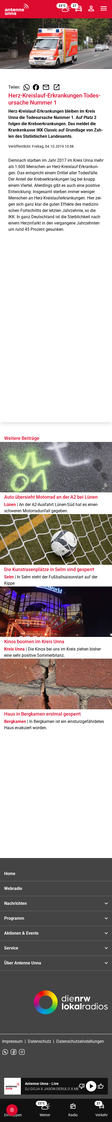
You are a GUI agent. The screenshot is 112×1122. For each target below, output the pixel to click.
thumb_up (100, 1086)
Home (9, 873)
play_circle (91, 1086)
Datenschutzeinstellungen (80, 1041)
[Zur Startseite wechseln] (16, 9)
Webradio (13, 888)
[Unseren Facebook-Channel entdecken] (13, 1052)
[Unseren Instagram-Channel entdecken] (22, 1052)
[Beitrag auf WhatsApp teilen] (26, 87)
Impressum (12, 1041)
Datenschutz (39, 1041)
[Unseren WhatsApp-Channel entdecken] (5, 1052)
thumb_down (82, 1086)
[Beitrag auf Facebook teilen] (36, 87)
